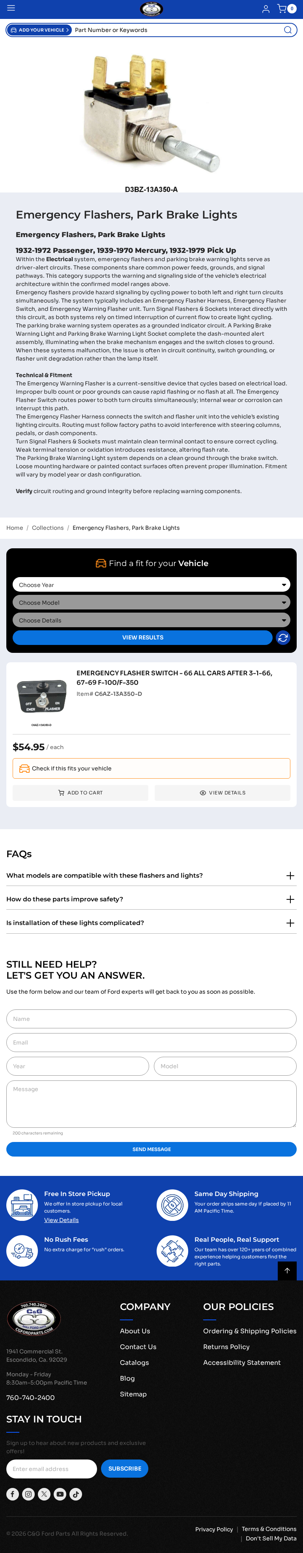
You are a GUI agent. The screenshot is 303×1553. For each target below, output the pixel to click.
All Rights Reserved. (99, 1533)
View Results (142, 637)
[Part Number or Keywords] (288, 30)
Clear (283, 637)
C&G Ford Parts (48, 1533)
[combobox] (184, 30)
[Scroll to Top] (287, 1270)
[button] (39, 30)
